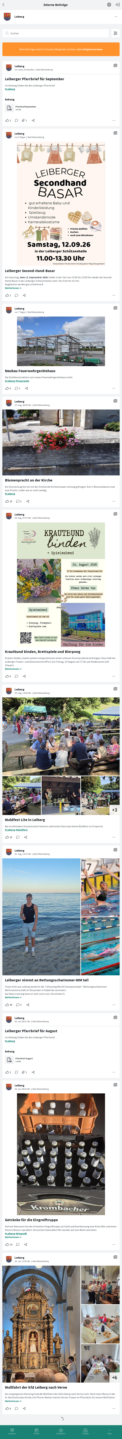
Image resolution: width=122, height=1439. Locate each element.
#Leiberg (10, 89)
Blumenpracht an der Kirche (28, 480)
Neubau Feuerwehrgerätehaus (30, 370)
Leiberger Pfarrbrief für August (31, 1030)
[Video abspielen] (61, 442)
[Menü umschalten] (116, 17)
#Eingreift (21, 1233)
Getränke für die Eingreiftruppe (31, 1219)
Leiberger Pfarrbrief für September (34, 78)
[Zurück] (3, 4)
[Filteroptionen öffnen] (115, 33)
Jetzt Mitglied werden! (89, 49)
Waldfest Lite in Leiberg (25, 819)
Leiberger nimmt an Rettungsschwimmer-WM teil (46, 980)
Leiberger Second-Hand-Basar (30, 270)
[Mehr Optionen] (114, 120)
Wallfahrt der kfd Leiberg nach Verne (36, 1387)
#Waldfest (22, 829)
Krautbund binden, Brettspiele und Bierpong (42, 651)
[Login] (118, 4)
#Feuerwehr (22, 380)
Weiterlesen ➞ (13, 288)
